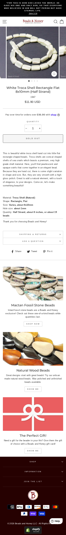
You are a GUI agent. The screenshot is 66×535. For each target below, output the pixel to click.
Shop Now (33, 324)
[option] (33, 8)
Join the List (33, 481)
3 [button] (35, 81)
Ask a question (32, 241)
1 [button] (29, 81)
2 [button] (32, 81)
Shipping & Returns (33, 234)
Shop (33, 462)
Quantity (33, 121)
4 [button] (37, 81)
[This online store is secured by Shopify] (33, 533)
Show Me (33, 389)
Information (33, 471)
